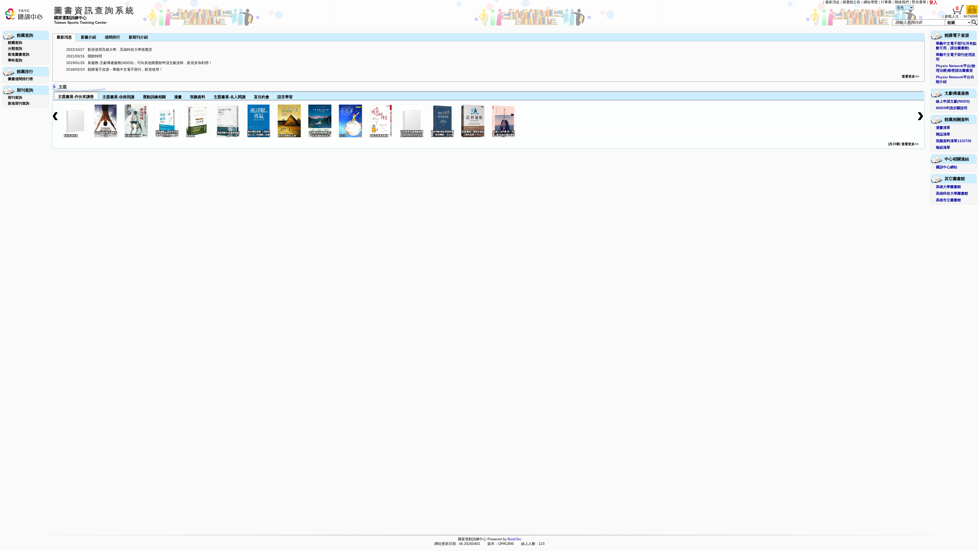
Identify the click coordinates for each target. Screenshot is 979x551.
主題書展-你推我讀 (118, 97)
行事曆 (886, 2)
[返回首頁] (23, 24)
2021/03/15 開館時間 (84, 56)
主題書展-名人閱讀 (230, 97)
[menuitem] (52, 26)
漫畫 (178, 97)
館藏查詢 (15, 43)
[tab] (76, 95)
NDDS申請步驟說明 (951, 108)
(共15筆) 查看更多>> (903, 144)
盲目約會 (261, 97)
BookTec (514, 539)
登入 (933, 2)
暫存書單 (919, 2)
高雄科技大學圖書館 (952, 193)
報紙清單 (943, 147)
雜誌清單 (943, 134)
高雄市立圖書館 (948, 200)
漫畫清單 (943, 128)
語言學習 (285, 97)
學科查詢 (15, 60)
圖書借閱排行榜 (20, 79)
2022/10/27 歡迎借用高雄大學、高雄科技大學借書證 (109, 49)
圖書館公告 (851, 2)
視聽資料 (197, 97)
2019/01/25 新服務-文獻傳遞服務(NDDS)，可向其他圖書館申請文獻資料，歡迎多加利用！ (139, 63)
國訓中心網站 (946, 167)
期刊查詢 (15, 97)
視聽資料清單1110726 (953, 141)
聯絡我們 (902, 2)
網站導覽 (871, 2)
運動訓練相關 (154, 97)
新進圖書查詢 (18, 54)
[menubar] (63, 26)
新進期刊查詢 (18, 103)
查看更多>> (910, 76)
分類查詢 (15, 48)
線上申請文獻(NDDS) (953, 101)
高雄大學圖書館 (948, 187)
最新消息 (832, 2)
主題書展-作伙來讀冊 (76, 96)
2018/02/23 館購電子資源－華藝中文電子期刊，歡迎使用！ (114, 69)
